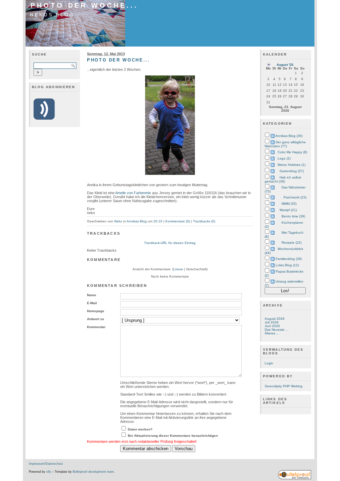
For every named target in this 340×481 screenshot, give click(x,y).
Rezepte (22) (291, 242)
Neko (118, 221)
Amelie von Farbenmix (133, 193)
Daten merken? (140, 429)
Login (269, 363)
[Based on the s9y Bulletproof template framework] (294, 478)
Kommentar (96, 327)
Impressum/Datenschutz (46, 463)
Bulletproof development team (93, 471)
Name (91, 295)
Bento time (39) (293, 216)
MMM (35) (289, 203)
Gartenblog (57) (292, 171)
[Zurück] (269, 64)
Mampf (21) (288, 210)
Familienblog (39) (289, 259)
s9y (48, 471)
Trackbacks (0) (204, 221)
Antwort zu (95, 319)
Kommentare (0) (177, 221)
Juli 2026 (272, 322)
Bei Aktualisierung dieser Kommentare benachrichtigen (173, 435)
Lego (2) (284, 158)
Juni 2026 (272, 326)
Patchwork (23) (295, 197)
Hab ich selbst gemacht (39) (283, 179)
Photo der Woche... (84, 5)
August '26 (285, 64)
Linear (178, 269)
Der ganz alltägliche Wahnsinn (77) (285, 144)
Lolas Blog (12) (287, 265)
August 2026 (275, 318)
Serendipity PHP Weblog (283, 386)
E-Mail (92, 303)
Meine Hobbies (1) (291, 165)
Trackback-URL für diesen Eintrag (170, 243)
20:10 (157, 221)
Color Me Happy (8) (292, 152)
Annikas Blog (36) (288, 136)
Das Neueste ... (277, 329)
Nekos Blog (52, 14)
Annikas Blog (137, 221)
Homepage (95, 311)
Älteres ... (272, 333)
